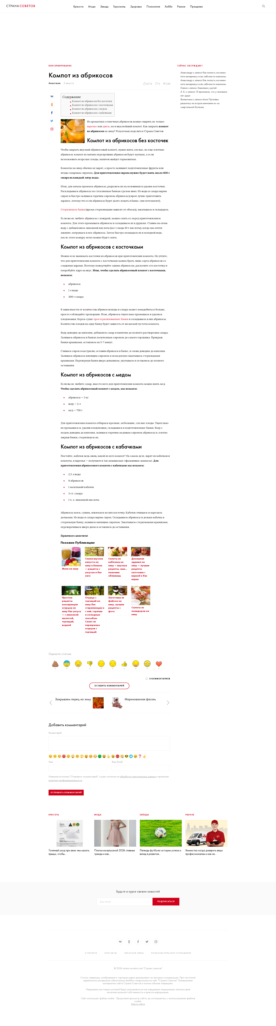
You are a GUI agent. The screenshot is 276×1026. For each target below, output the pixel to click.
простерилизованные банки (111, 319)
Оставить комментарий (109, 685)
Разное (181, 6)
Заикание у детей (207, 88)
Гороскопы (119, 6)
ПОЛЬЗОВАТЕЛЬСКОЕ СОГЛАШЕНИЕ (171, 953)
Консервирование (60, 66)
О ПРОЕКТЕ (91, 953)
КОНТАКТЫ (111, 953)
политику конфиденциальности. (65, 780)
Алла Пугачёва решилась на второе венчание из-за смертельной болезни (199, 103)
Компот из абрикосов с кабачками (91, 112)
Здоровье (136, 6)
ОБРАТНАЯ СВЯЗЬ (134, 953)
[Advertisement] (138, 37)
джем (106, 126)
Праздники (196, 6)
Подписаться (166, 901)
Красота (78, 6)
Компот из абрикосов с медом (89, 108)
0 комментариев (159, 678)
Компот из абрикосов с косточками (92, 104)
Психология (153, 6)
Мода (91, 6)
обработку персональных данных (138, 776)
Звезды (104, 6)
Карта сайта (138, 1004)
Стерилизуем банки (73, 209)
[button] (51, 702)
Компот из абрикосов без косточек (92, 101)
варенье (92, 126)
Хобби (168, 6)
